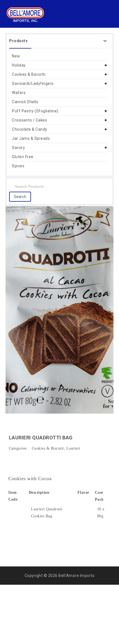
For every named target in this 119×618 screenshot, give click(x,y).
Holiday (19, 65)
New (16, 56)
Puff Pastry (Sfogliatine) (35, 111)
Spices (18, 166)
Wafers (18, 92)
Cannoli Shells (25, 102)
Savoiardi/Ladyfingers (33, 83)
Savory (18, 147)
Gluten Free (22, 156)
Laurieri (73, 448)
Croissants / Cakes (29, 120)
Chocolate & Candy (29, 129)
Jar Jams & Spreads (31, 138)
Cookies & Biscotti (28, 74)
